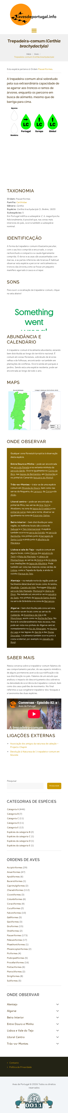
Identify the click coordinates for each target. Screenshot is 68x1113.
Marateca (15, 542)
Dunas (51, 632)
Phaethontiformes (16, 944)
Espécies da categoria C (18, 836)
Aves (36, 54)
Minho (49, 477)
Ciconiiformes (14, 894)
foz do (32, 628)
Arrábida (52, 560)
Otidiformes (13, 930)
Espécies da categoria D (18, 840)
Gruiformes (12, 926)
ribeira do (49, 590)
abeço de (44, 556)
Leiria (22, 511)
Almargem (41, 628)
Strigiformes (13, 976)
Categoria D (13, 822)
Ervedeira (46, 508)
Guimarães (50, 474)
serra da (53, 532)
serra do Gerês (18, 470)
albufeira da (43, 539)
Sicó (46, 505)
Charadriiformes (15, 890)
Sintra (39, 560)
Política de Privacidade (20, 1067)
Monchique (16, 618)
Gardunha (15, 535)
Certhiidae (21, 202)
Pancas (33, 553)
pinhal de (15, 511)
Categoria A (13, 809)
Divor (13, 594)
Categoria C (13, 818)
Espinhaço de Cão (33, 614)
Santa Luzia (16, 539)
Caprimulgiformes (16, 885)
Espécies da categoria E (18, 845)
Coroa (49, 491)
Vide (33, 587)
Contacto (14, 1062)
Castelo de (25, 587)
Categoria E (13, 827)
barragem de (46, 535)
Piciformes (12, 953)
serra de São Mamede (21, 590)
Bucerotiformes (14, 881)
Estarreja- (38, 515)
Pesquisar (12, 780)
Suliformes (12, 980)
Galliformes (12, 917)
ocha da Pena (45, 618)
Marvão (51, 587)
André (53, 597)
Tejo (13, 556)
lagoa (37, 597)
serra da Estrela (37, 532)
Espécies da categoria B (18, 832)
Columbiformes (14, 899)
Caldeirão (15, 614)
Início (28, 54)
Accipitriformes (14, 867)
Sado (16, 597)
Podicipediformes (15, 957)
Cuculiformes (13, 908)
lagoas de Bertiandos (30, 474)
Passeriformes (45, 69)
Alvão (13, 494)
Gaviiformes (13, 921)
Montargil (38, 590)
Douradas (15, 635)
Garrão (38, 632)
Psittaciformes (14, 967)
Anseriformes (13, 872)
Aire (41, 505)
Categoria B (13, 813)
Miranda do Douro (31, 487)
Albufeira (42, 563)
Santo (46, 597)
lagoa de (33, 563)
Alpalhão (15, 587)
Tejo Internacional (31, 529)
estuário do (40, 477)
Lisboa (14, 570)
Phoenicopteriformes (17, 949)
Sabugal (14, 529)
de (41, 597)
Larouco (38, 491)
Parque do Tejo (25, 573)
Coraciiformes (14, 903)
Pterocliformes (14, 971)
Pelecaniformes (14, 939)
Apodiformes (13, 876)
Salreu (46, 515)
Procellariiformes (15, 962)
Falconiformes (14, 912)
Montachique (17, 560)
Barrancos (49, 601)
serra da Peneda (21, 467)
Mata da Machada (27, 556)
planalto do (47, 638)
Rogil (13, 642)
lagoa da (37, 508)
